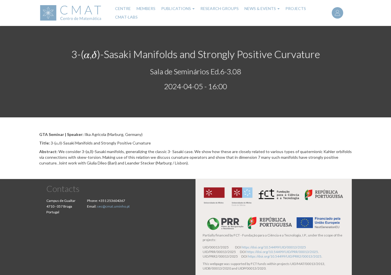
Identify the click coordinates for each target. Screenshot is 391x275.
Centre (123, 8)
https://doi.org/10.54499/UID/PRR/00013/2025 (282, 252)
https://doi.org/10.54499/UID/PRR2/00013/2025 (284, 256)
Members (146, 8)
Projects (295, 8)
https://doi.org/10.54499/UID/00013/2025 (274, 247)
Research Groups (219, 8)
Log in (337, 13)
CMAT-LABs (126, 17)
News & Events (260, 8)
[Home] (73, 12)
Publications (176, 8)
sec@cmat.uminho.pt (113, 206)
